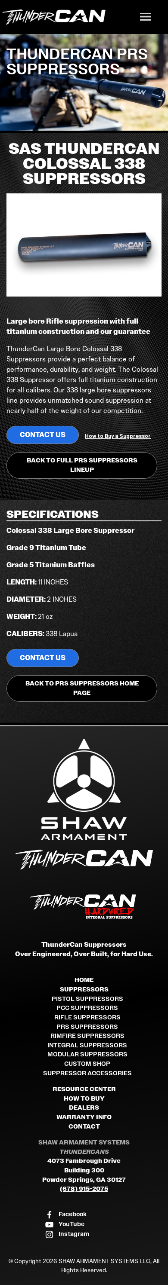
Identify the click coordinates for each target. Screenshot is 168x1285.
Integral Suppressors (87, 1045)
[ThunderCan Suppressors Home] (84, 862)
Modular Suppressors (87, 1054)
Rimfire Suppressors (87, 1036)
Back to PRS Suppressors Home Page (82, 688)
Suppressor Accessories (87, 1073)
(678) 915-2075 (84, 1189)
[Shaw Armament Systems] (84, 789)
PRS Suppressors (87, 1027)
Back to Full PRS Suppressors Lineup (82, 465)
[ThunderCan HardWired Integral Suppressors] (84, 906)
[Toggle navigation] (145, 18)
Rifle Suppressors (87, 1017)
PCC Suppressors (87, 1008)
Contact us (42, 434)
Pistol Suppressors (87, 999)
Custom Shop (87, 1064)
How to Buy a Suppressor (118, 436)
